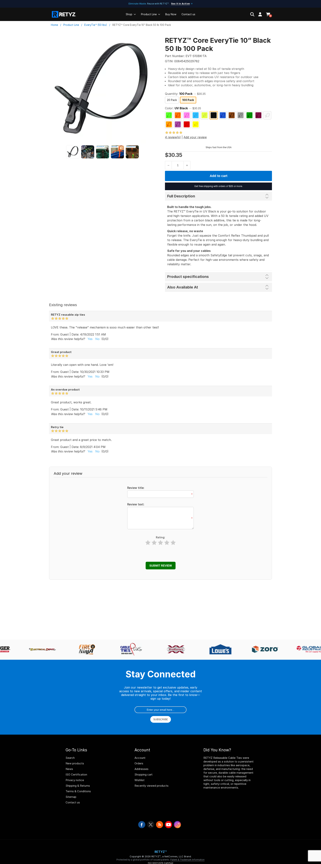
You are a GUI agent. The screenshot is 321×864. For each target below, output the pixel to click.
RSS (159, 824)
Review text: (135, 504)
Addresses (141, 769)
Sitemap (71, 797)
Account (139, 758)
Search (70, 758)
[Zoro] (262, 650)
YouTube (168, 824)
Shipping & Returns (78, 785)
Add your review (195, 137)
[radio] (172, 100)
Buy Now (170, 14)
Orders (138, 763)
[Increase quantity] (187, 165)
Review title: (135, 488)
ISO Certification (76, 774)
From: (55, 334)
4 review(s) (173, 137)
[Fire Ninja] (84, 650)
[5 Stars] (173, 543)
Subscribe (160, 719)
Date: (75, 334)
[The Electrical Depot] (39, 650)
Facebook (141, 824)
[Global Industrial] (307, 650)
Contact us (188, 14)
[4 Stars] (166, 543)
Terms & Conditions (78, 791)
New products (75, 763)
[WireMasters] (173, 650)
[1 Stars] (147, 543)
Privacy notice (75, 780)
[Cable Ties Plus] (128, 650)
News (69, 769)
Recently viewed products (151, 785)
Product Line (149, 14)
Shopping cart (143, 774)
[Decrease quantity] (168, 165)
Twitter (150, 824)
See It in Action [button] (180, 3)
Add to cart (218, 176)
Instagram (177, 824)
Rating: (160, 537)
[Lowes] (217, 650)
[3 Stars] (160, 543)
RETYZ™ (161, 852)
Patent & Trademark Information (187, 859)
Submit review (160, 565)
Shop (129, 14)
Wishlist (139, 780)
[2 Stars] (154, 543)
